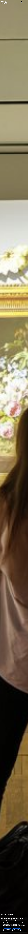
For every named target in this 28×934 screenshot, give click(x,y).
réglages (10, 927)
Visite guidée (4, 914)
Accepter (7, 929)
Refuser (16, 929)
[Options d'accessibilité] (21, 2)
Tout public (10, 914)
